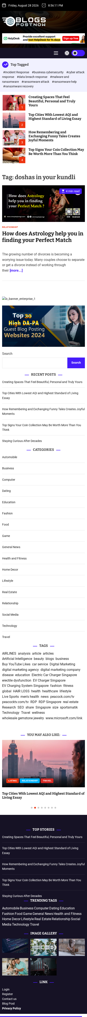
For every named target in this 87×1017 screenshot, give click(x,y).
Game (6, 536)
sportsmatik (69, 707)
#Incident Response (16, 72)
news (45, 697)
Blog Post (8, 1003)
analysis (24, 653)
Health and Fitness (14, 558)
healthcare (50, 691)
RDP (33, 702)
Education (8, 502)
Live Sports (10, 697)
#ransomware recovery (18, 86)
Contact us (9, 999)
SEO (21, 707)
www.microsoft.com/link (64, 718)
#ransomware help (64, 81)
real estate (70, 702)
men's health (29, 697)
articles (48, 653)
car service (40, 664)
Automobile (9, 457)
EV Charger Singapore (49, 680)
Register (7, 994)
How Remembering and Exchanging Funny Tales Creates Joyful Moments (54, 136)
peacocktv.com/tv (15, 702)
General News (11, 547)
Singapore (43, 707)
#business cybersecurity (48, 72)
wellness (38, 713)
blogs (50, 659)
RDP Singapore (50, 702)
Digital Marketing (62, 664)
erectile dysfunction (16, 680)
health (36, 691)
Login (6, 989)
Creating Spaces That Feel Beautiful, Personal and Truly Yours (52, 101)
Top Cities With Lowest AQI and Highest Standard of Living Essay (55, 117)
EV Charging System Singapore (25, 686)
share (30, 707)
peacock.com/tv (62, 697)
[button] (8, 778)
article (36, 653)
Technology (9, 625)
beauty (39, 659)
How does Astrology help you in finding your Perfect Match (42, 236)
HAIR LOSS (21, 691)
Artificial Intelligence (17, 659)
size (55, 707)
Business (8, 468)
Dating (6, 490)
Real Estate (9, 592)
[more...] (16, 270)
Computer (8, 479)
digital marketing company (60, 670)
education (22, 675)
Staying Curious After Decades (22, 441)
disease (8, 675)
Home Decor (10, 569)
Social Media (10, 614)
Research (9, 707)
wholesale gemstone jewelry (23, 718)
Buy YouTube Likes (16, 664)
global (6, 691)
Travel (6, 637)
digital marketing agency (20, 670)
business (62, 659)
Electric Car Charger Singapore (54, 675)
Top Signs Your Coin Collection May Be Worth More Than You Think (56, 152)
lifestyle (65, 691)
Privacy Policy (11, 1008)
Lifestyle (7, 580)
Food (5, 524)
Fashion (7, 513)
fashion (56, 686)
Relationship (10, 227)
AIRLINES (9, 653)
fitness (68, 686)
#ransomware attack (36, 81)
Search (7, 354)
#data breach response (32, 77)
